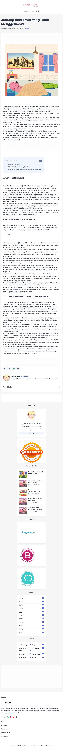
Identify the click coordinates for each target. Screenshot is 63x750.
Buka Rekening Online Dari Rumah (35, 499)
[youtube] (13, 717)
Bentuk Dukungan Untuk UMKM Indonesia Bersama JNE (35, 473)
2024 (31, 626)
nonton (22, 111)
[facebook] (5, 368)
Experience (37, 648)
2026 (31, 632)
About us (4, 725)
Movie (37, 658)
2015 (31, 598)
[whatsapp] (14, 368)
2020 (31, 612)
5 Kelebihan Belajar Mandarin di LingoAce (35, 508)
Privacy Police (5, 732)
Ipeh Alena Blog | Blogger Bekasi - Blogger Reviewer (37, 745)
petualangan (16, 289)
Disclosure (4, 736)
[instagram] (10, 717)
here (56, 379)
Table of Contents (11, 161)
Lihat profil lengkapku (32, 433)
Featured (25, 654)
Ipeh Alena (31, 421)
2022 (31, 619)
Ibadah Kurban (37, 654)
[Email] (18, 368)
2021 (31, 615)
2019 (31, 608)
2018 (31, 605)
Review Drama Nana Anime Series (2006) (34, 490)
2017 (31, 602)
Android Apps (25, 645)
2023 (31, 622)
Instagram (24, 658)
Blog (37, 645)
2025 (31, 629)
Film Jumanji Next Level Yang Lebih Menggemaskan (25, 169)
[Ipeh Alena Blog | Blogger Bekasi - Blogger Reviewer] (31, 9)
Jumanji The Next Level (15, 164)
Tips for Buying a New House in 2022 (35, 481)
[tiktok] (16, 717)
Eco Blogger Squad (24, 649)
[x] (9, 368)
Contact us (4, 729)
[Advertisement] (31, 40)
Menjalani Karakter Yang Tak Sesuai (19, 167)
